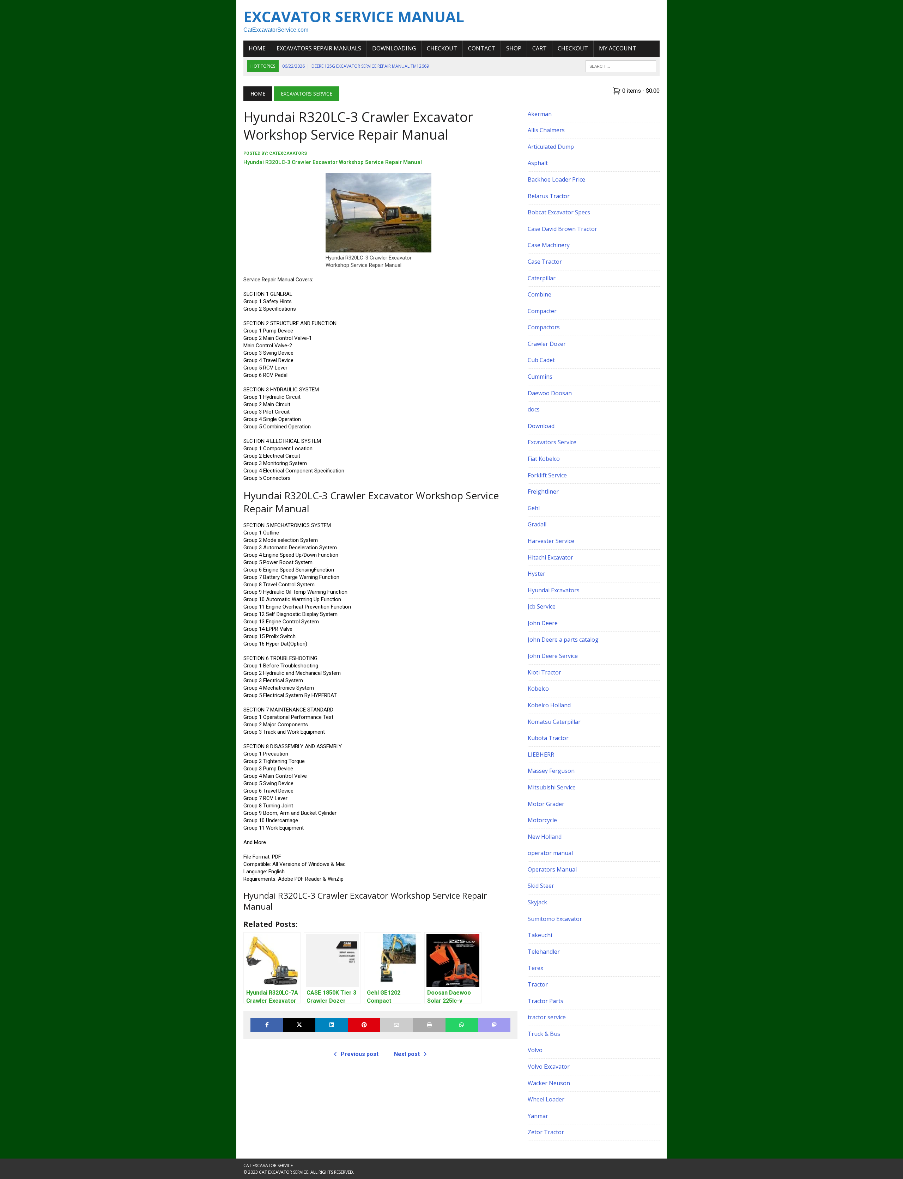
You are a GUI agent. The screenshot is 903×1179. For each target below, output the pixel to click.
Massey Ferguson (551, 771)
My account (617, 48)
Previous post (359, 1054)
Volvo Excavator (549, 1066)
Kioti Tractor (544, 672)
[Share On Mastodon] (494, 1025)
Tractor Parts (545, 1001)
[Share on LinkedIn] (331, 1025)
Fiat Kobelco (544, 459)
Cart (539, 48)
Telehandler (544, 951)
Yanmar (538, 1116)
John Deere (543, 623)
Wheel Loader (546, 1099)
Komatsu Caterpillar (554, 722)
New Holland (545, 837)
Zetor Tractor (546, 1132)
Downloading (394, 48)
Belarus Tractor (549, 196)
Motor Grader (546, 804)
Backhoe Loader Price (556, 179)
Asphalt (538, 163)
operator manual (550, 853)
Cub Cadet (541, 360)
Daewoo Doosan (550, 393)
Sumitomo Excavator (555, 919)
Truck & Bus (544, 1034)
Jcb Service (542, 606)
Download (541, 426)
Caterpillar (542, 278)
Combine (539, 294)
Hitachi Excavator (550, 557)
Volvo (535, 1050)
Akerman (540, 114)
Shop (513, 48)
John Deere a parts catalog (563, 639)
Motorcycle (542, 820)
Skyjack (537, 902)
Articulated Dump (551, 147)
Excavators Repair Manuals (319, 48)
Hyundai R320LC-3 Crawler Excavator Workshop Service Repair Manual (332, 162)
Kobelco (538, 688)
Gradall (537, 524)
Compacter (542, 311)
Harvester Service (551, 541)
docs (534, 409)
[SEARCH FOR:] (621, 65)
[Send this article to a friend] (396, 1025)
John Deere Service (553, 656)
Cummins (540, 376)
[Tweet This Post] (299, 1025)
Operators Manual (552, 869)
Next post (407, 1054)
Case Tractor (545, 261)
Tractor (538, 984)
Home (257, 48)
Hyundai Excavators (554, 590)
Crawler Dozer (547, 344)
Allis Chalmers (546, 130)
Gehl (534, 508)
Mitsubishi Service (552, 787)
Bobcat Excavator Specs (559, 212)
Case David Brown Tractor (562, 229)
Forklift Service (547, 475)
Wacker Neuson (549, 1083)
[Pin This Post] (364, 1025)
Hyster (536, 574)
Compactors (544, 327)
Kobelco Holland (549, 705)
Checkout (442, 48)
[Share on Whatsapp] (462, 1025)
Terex (535, 968)
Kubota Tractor (548, 738)
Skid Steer (541, 886)
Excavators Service (552, 442)
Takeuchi (540, 935)
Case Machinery (549, 245)
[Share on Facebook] (266, 1025)
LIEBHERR (541, 754)
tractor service (547, 1017)
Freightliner (543, 491)
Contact (481, 48)
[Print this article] (429, 1025)
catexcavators (288, 153)
